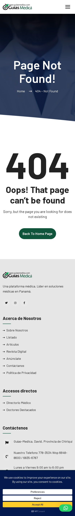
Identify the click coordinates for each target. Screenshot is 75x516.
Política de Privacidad (21, 373)
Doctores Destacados (21, 410)
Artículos (12, 344)
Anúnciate (13, 358)
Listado (11, 337)
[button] (65, 508)
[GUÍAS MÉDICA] (17, 7)
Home (21, 91)
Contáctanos (15, 366)
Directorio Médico (18, 403)
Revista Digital (16, 351)
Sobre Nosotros (17, 330)
